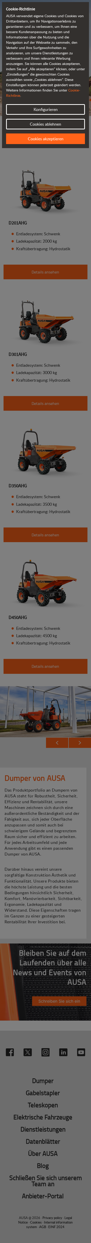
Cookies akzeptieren (45, 139)
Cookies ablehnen (45, 124)
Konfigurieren (46, 109)
